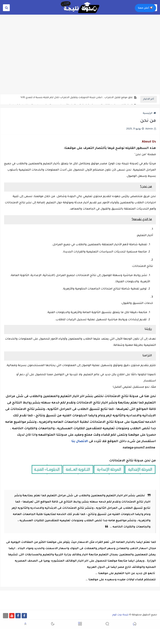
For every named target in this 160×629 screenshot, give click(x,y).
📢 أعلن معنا (145, 8)
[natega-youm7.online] (5, 615)
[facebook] (24, 615)
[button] (135, 624)
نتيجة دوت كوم (120, 615)
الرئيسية (147, 113)
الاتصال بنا (79, 441)
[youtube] (11, 615)
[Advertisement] (80, 63)
